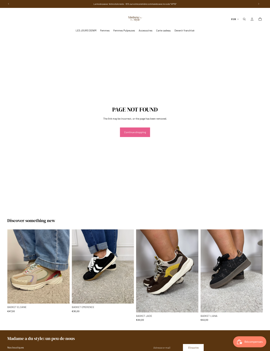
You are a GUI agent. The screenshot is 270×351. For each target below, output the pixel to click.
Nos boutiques (15, 347)
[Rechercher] (244, 19)
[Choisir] (64, 298)
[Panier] (260, 19)
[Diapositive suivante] (257, 271)
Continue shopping (135, 132)
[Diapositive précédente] (206, 271)
